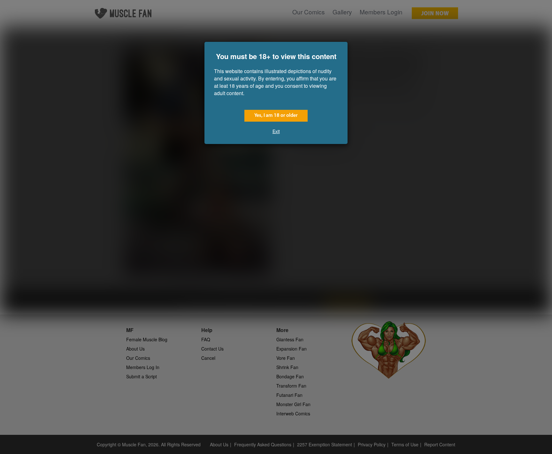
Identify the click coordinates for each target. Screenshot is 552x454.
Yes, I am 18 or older (276, 115)
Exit (276, 131)
